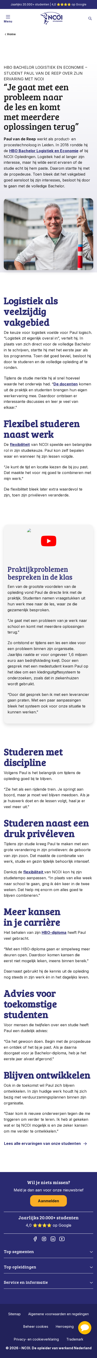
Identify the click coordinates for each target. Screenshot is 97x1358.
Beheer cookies (35, 1326)
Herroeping (65, 1326)
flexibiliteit (20, 444)
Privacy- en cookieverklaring (36, 1339)
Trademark (74, 1339)
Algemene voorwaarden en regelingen (58, 1314)
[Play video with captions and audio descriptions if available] (48, 541)
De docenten (65, 384)
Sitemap (14, 1314)
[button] (84, 1327)
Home (11, 34)
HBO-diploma (54, 932)
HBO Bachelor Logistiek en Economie (43, 150)
